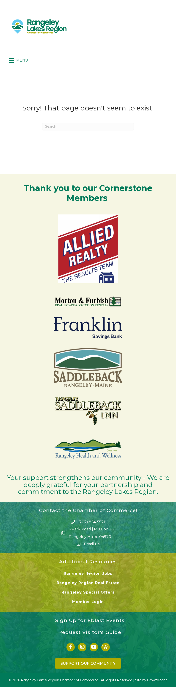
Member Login (88, 602)
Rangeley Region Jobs (88, 573)
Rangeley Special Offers (88, 592)
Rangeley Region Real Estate (88, 583)
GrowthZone (157, 680)
